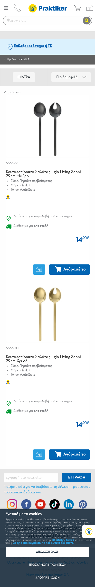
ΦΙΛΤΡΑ (24, 77)
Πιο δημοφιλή (66, 77)
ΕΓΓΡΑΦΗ (76, 477)
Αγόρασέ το (74, 269)
